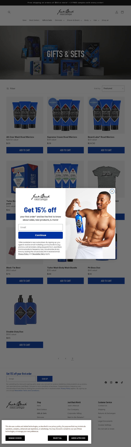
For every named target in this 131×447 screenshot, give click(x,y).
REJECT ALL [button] (57, 438)
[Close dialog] (112, 191)
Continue (40, 235)
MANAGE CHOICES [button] (15, 438)
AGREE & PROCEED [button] (78, 438)
